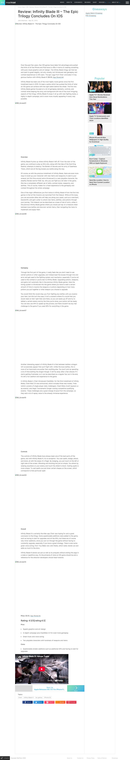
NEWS (62, 2)
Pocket (73, 702)
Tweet (40, 702)
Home (19, 7)
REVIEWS (88, 2)
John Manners (22, 20)
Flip (47, 701)
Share (29, 702)
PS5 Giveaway (91, 16)
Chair (20, 697)
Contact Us (80, 758)
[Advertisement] (99, 46)
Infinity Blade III (28, 697)
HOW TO (69, 2)
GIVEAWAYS (78, 2)
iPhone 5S (47, 697)
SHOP (95, 2)
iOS (27, 7)
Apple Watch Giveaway (94, 13)
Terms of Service (102, 758)
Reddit (62, 702)
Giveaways (115, 758)
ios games (39, 697)
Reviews (32, 7)
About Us (69, 758)
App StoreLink (58, 77)
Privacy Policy (91, 758)
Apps (23, 7)
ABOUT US (115, 2)
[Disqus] (50, 729)
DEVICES (102, 2)
